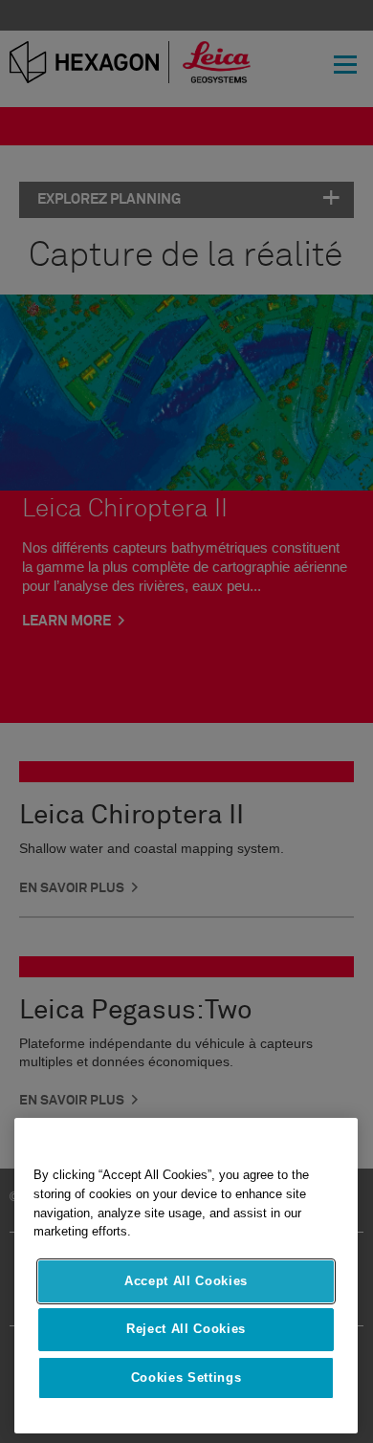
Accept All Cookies (186, 1281)
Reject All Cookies (186, 1329)
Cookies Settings (186, 1377)
